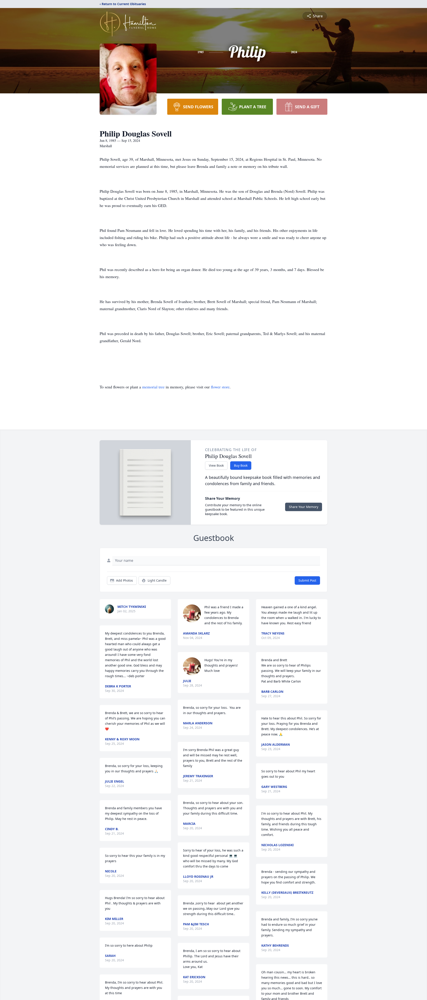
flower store (220, 387)
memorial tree (153, 387)
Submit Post (307, 580)
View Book (216, 465)
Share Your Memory (303, 507)
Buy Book (241, 465)
